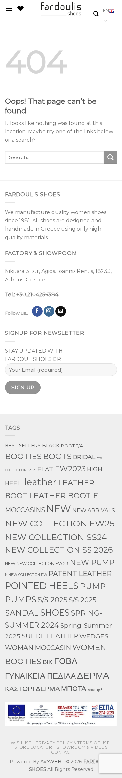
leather (40, 481)
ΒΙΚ (48, 662)
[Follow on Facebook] (37, 311)
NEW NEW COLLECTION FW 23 (36, 563)
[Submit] (110, 157)
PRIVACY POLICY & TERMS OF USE (73, 742)
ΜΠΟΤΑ (73, 688)
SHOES (55, 612)
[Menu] (9, 9)
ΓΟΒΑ (65, 661)
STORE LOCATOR (33, 747)
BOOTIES (23, 456)
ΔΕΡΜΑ (93, 675)
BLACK (51, 446)
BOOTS (57, 456)
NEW (59, 508)
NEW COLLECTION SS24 (56, 537)
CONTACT (61, 752)
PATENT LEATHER (80, 573)
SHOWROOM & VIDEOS (82, 747)
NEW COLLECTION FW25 (60, 523)
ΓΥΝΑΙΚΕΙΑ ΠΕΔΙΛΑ (40, 676)
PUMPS (20, 599)
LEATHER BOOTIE (63, 495)
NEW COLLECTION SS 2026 (59, 549)
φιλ (100, 689)
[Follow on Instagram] (49, 311)
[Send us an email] (60, 311)
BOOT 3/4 (72, 445)
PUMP (93, 586)
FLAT (45, 469)
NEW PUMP (92, 562)
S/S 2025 (52, 599)
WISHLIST (21, 742)
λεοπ (92, 690)
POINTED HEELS (41, 585)
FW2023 (70, 468)
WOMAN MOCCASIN (38, 648)
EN (106, 10)
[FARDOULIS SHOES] (61, 8)
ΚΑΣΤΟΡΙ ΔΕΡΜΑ (32, 689)
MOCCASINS (25, 510)
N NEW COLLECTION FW (26, 575)
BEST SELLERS (23, 446)
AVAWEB (50, 762)
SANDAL (22, 613)
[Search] (96, 13)
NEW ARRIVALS (93, 510)
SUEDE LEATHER (49, 636)
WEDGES (93, 636)
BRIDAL (84, 457)
